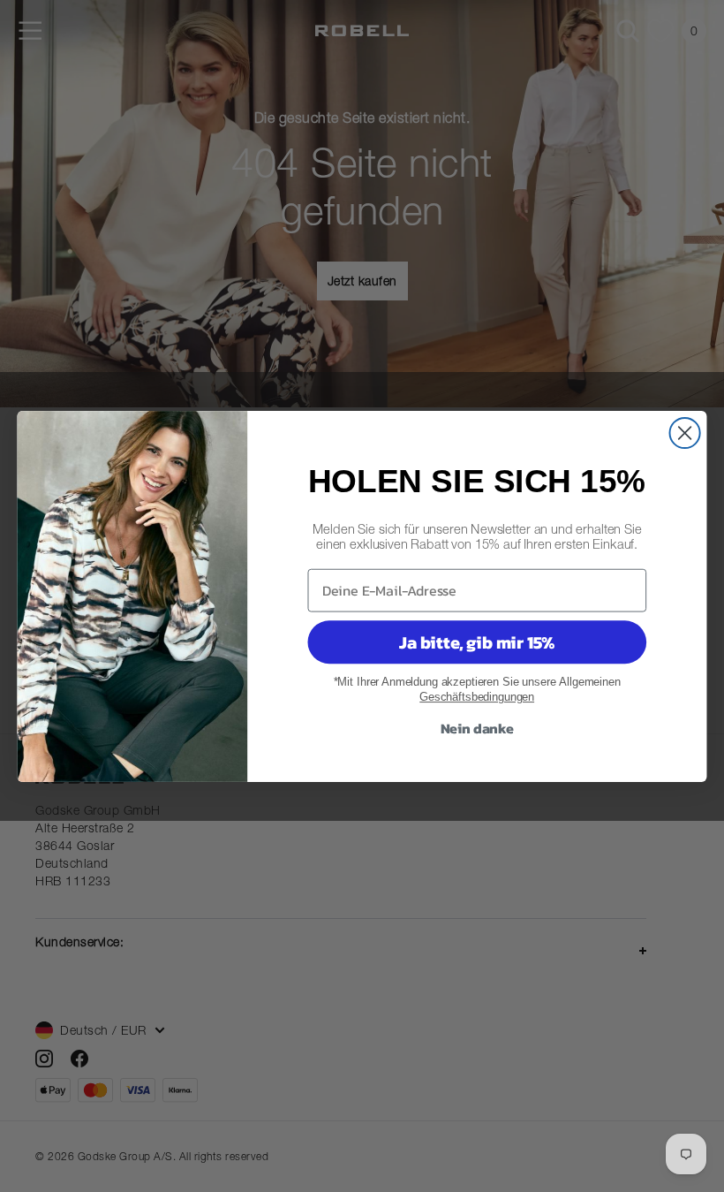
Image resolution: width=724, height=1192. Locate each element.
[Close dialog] (685, 432)
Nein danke (477, 727)
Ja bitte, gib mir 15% (476, 642)
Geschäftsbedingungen (476, 696)
